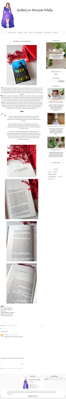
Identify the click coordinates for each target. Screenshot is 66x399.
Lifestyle (31, 32)
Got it (36, 396)
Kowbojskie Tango (56, 149)
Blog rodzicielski (48, 32)
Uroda (25, 32)
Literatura (20, 32)
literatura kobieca (6, 328)
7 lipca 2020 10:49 (13, 334)
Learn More (30, 396)
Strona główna (12, 32)
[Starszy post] (43, 364)
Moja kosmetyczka (52, 176)
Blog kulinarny (38, 32)
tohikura (6, 334)
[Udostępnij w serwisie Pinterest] (43, 326)
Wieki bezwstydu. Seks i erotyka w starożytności (56, 102)
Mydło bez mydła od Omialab (56, 126)
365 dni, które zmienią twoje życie (56, 56)
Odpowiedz (6, 338)
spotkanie (60, 176)
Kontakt (55, 32)
